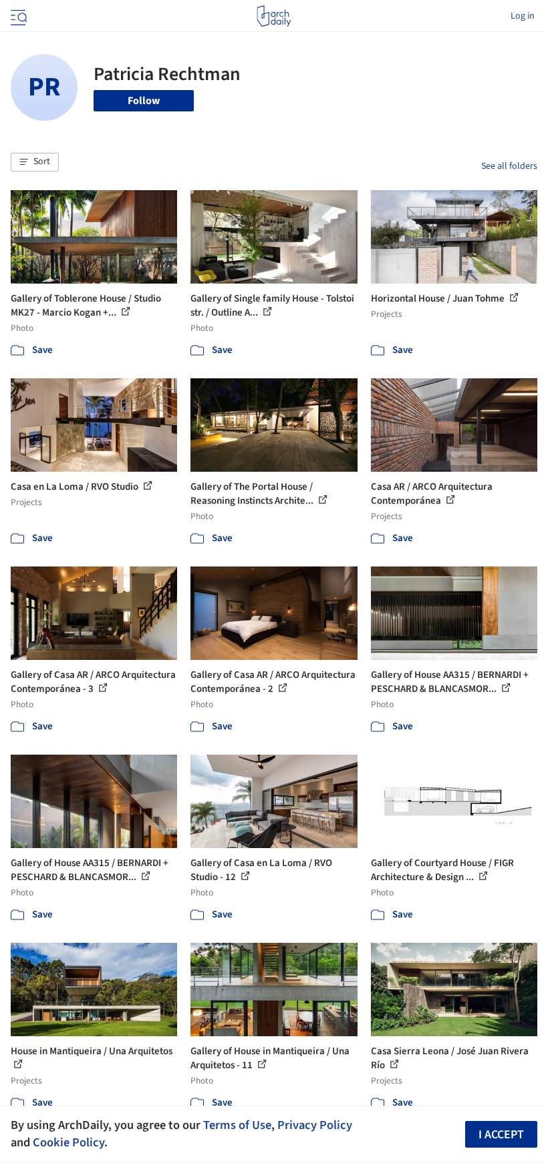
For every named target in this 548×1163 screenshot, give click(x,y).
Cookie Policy (68, 1142)
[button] (35, 162)
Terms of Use (237, 1125)
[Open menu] (17, 16)
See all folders (509, 166)
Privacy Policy (314, 1125)
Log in (523, 16)
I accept (501, 1134)
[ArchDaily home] (274, 16)
